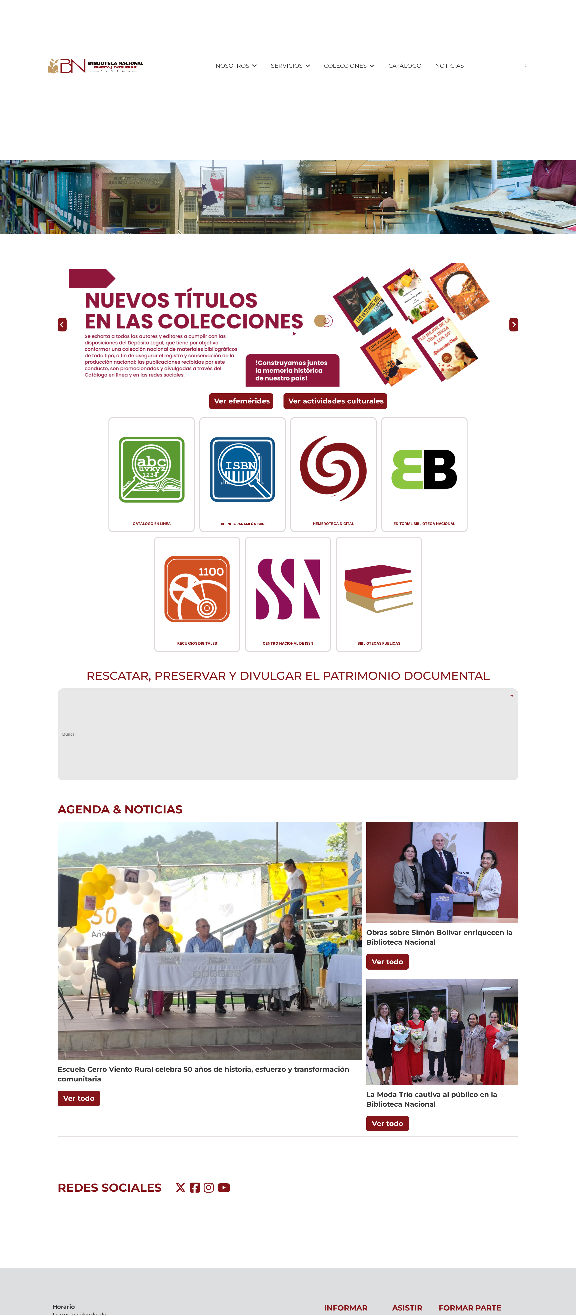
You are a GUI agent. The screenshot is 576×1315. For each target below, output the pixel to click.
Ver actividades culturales (336, 401)
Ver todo (78, 1098)
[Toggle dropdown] (254, 66)
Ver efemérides (242, 401)
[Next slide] (513, 324)
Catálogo (405, 65)
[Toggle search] (526, 65)
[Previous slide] (62, 324)
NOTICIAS (449, 65)
